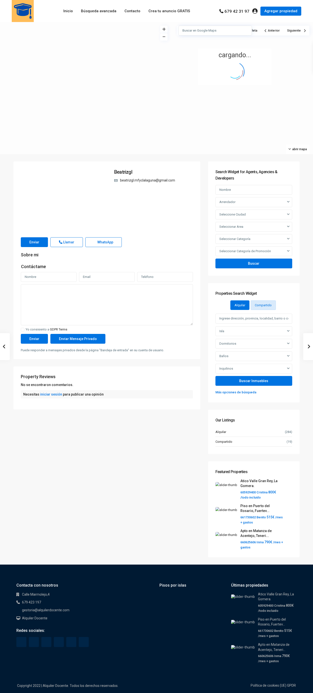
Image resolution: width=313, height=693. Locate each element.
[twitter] (34, 642)
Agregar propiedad (280, 11)
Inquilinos (226, 368)
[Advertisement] (78, 58)
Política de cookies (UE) (268, 685)
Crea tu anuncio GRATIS (169, 11)
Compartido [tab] (263, 305)
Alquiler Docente (34, 618)
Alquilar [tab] (240, 305)
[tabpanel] (253, 354)
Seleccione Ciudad (232, 214)
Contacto (132, 11)
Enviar (34, 242)
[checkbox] (22, 329)
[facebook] (21, 642)
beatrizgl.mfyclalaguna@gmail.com (147, 180)
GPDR (291, 685)
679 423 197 (31, 602)
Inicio (68, 11)
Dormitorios (227, 343)
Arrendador (227, 202)
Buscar (253, 263)
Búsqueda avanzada (98, 11)
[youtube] (71, 642)
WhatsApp (105, 242)
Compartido (223, 441)
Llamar (68, 242)
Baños (223, 356)
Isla (221, 331)
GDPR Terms (58, 329)
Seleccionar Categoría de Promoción (245, 251)
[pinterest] (59, 642)
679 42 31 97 (236, 11)
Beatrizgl (123, 172)
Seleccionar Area (231, 226)
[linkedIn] (46, 642)
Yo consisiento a (46, 329)
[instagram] (84, 642)
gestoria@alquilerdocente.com (45, 610)
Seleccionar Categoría (234, 239)
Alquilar (220, 432)
